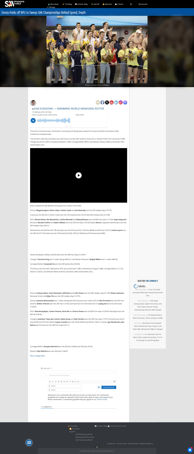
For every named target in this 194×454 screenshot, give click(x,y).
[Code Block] (69, 381)
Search (119, 426)
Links (124, 426)
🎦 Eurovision (74, 429)
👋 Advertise (107, 4)
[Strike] (58, 381)
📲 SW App (51, 7)
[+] (78, 381)
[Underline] (55, 381)
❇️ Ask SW (95, 4)
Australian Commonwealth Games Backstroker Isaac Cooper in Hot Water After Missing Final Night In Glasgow (148, 326)
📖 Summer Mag (81, 4)
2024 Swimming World (83, 434)
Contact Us (111, 443)
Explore (72, 431)
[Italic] (52, 381)
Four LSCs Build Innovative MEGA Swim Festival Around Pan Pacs (148, 292)
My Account (143, 4)
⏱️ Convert (119, 4)
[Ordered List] (61, 381)
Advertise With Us (146, 443)
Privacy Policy (133, 443)
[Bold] (50, 381)
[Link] (72, 381)
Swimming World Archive (84, 437)
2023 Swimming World (83, 440)
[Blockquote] (67, 381)
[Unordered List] (64, 381)
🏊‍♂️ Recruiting (53, 4)
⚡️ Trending (67, 4)
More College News (37, 356)
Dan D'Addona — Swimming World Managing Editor (69, 108)
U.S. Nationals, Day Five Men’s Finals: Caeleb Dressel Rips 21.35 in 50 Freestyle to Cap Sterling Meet (147, 337)
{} (75, 381)
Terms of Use (102, 399)
